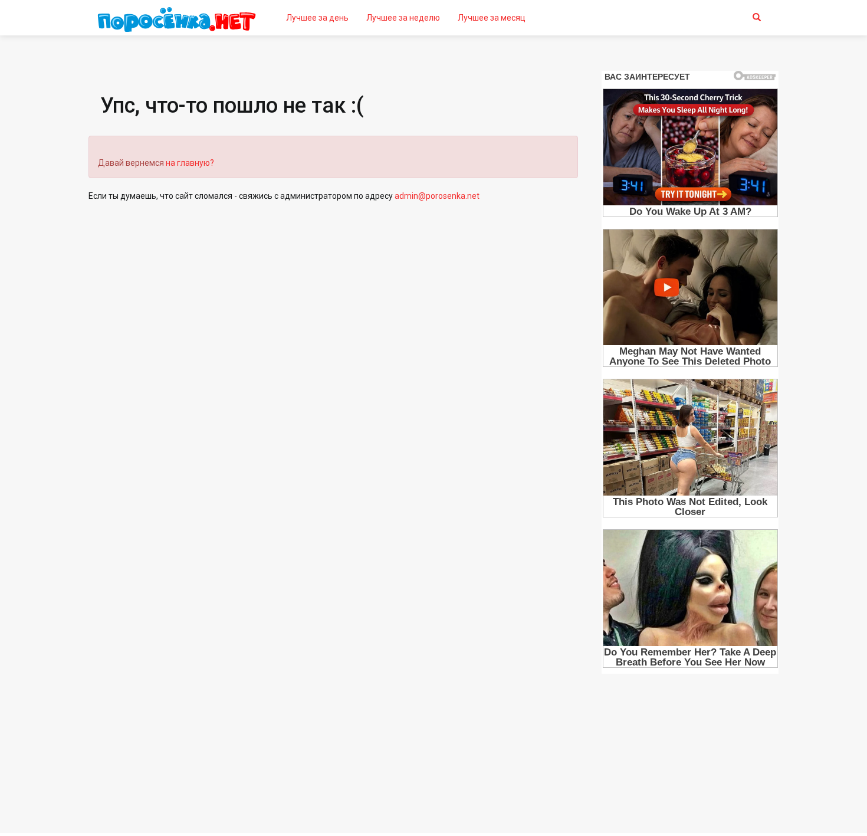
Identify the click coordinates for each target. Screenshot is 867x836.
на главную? (190, 163)
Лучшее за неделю (403, 17)
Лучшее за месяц (492, 17)
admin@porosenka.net (437, 196)
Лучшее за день (317, 17)
